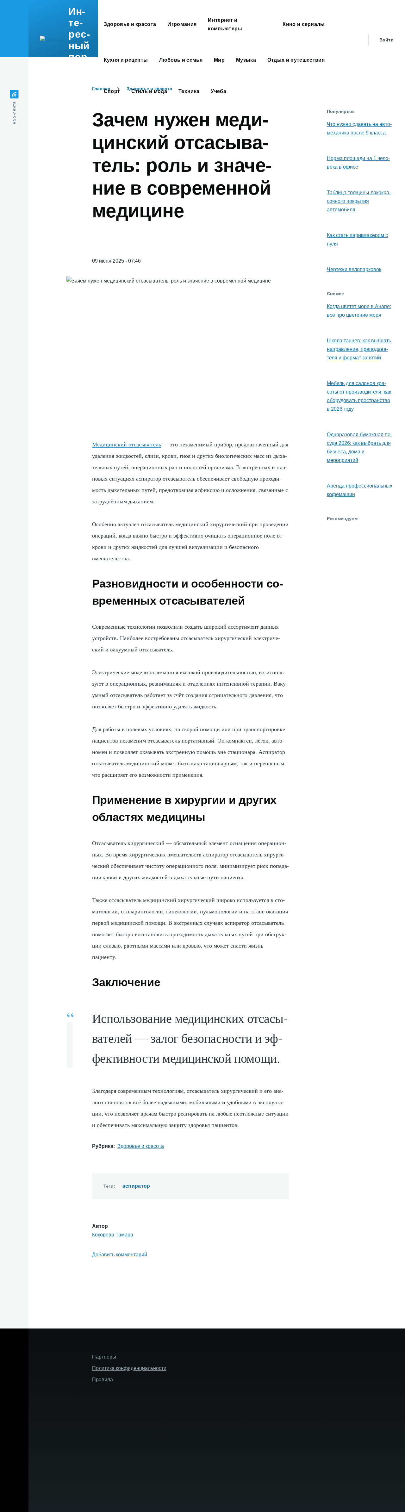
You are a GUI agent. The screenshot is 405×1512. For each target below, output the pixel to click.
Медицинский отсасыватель (126, 444)
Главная (101, 88)
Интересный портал (79, 40)
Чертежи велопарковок (354, 269)
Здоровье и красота (140, 1146)
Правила (102, 1379)
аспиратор (136, 1186)
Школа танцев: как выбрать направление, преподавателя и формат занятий (359, 349)
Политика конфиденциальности (129, 1368)
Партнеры (104, 1357)
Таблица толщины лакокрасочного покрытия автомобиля (359, 201)
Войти (386, 39)
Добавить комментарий (119, 1254)
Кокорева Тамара (112, 1234)
